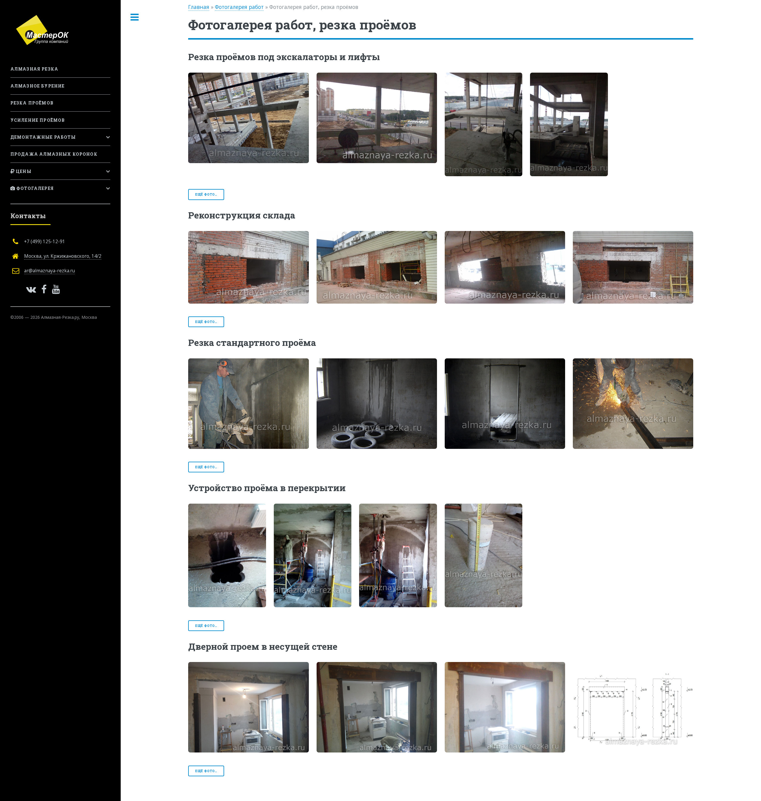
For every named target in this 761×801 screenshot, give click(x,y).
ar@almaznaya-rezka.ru (49, 270)
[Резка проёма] (248, 403)
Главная (198, 6)
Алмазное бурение (37, 86)
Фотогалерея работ (239, 6)
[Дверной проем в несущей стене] (248, 707)
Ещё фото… (206, 194)
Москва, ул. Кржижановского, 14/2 (62, 256)
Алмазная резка (34, 69)
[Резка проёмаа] (377, 403)
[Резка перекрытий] (248, 118)
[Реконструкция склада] (248, 267)
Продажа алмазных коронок (54, 154)
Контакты (28, 215)
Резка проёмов (32, 103)
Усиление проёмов (37, 120)
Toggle (135, 17)
